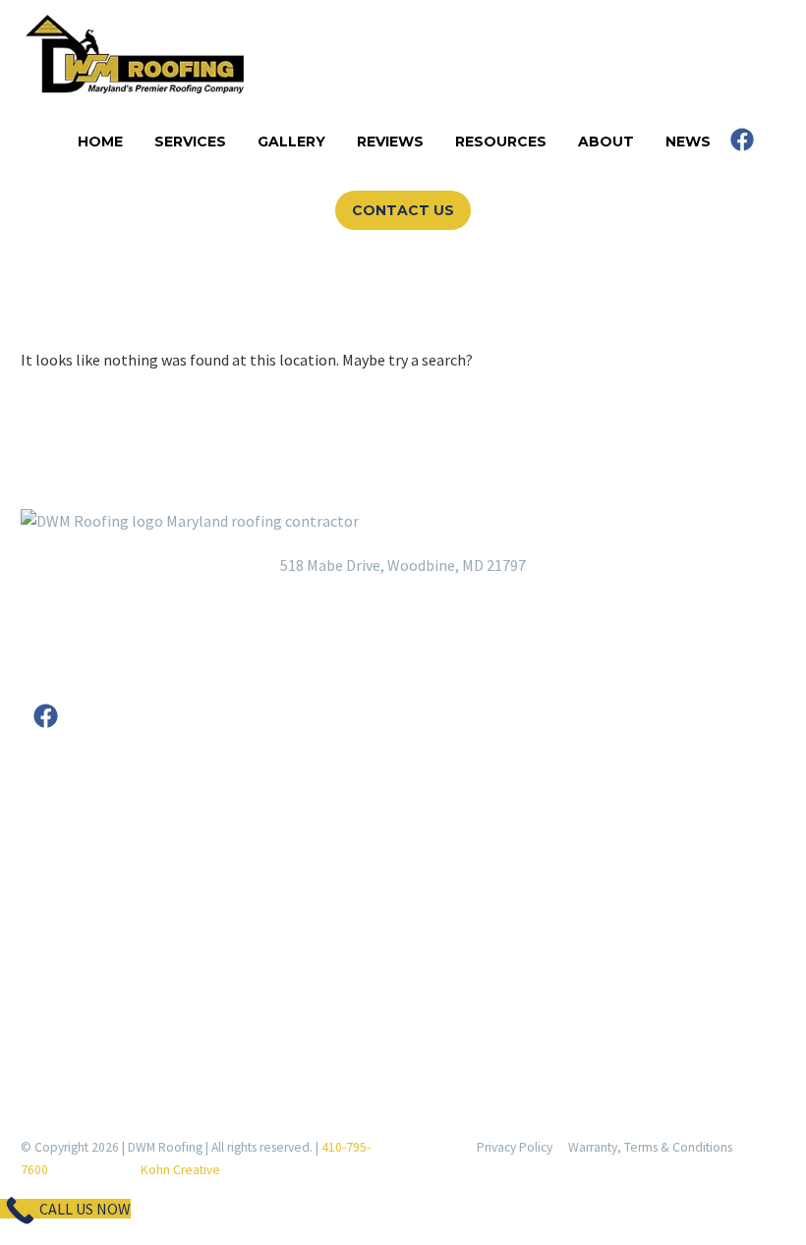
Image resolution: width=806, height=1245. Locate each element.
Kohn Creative (180, 1169)
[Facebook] (742, 139)
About (606, 141)
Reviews (390, 141)
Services (190, 141)
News (688, 141)
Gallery (291, 141)
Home (100, 141)
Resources (501, 141)
